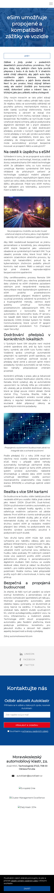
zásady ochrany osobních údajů (24, 881)
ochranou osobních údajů (35, 731)
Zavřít (27, 889)
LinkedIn (29, 654)
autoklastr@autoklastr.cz (29, 776)
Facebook (29, 659)
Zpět (27, 56)
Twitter (29, 665)
